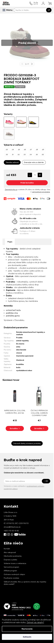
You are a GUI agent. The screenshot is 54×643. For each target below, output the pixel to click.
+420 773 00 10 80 (11, 531)
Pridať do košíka (27, 183)
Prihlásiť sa (46, 481)
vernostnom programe (41, 192)
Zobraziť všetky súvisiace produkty (27, 443)
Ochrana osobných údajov (14, 574)
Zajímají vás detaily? (35, 622)
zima (18, 347)
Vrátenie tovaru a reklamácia (15, 563)
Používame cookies (11, 578)
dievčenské (21, 350)
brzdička (20, 364)
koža (18, 367)
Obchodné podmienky (13, 556)
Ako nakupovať (10, 552)
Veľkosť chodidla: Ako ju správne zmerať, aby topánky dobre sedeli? (25, 583)
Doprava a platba (10, 560)
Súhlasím (27, 637)
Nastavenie (27, 629)
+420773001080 (12, 534)
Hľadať (48, 10)
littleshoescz (8, 534)
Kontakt (7, 549)
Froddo (19, 338)
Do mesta (20, 344)
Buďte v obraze (5, 534)
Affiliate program (10, 571)
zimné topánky (22, 341)
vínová (19, 353)
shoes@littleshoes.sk (12, 527)
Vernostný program (11, 567)
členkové (20, 360)
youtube (20, 534)
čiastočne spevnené (24, 356)
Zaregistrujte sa (11, 189)
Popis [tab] (10, 242)
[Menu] (5, 10)
